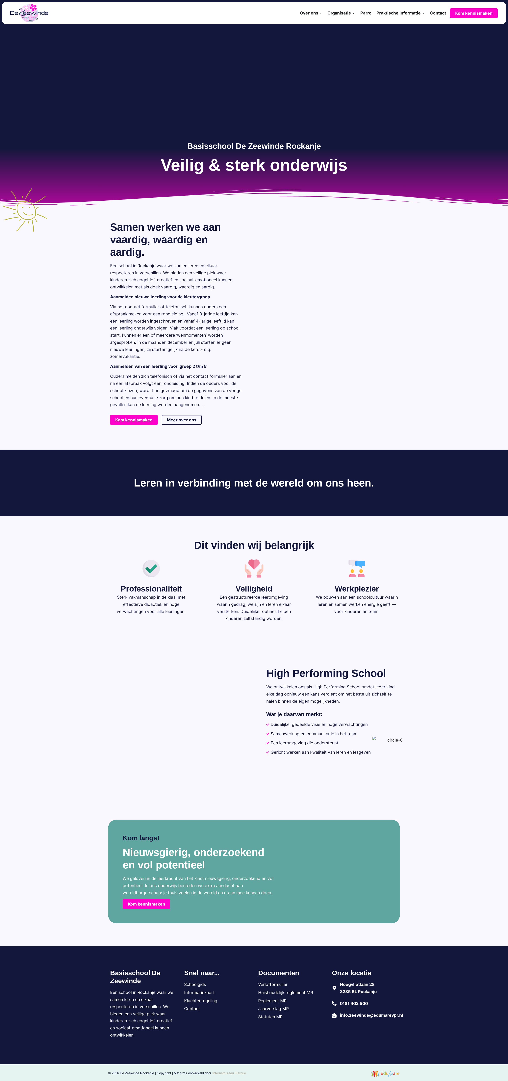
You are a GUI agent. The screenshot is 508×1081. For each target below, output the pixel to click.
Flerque (240, 1073)
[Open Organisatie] (353, 13)
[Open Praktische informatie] (423, 13)
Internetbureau (223, 1073)
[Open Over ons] (320, 13)
